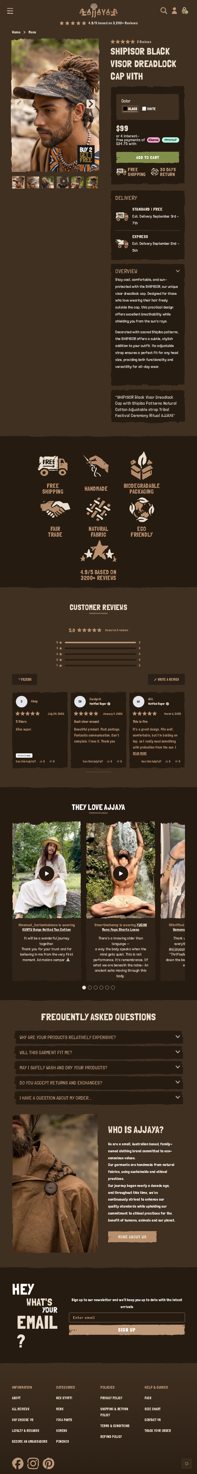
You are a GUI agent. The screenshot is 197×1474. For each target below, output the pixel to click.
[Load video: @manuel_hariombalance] (46, 873)
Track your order (158, 1431)
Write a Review (168, 681)
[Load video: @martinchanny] (120, 873)
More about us (132, 1236)
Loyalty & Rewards (25, 1431)
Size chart (153, 1409)
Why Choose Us (23, 1420)
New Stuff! (64, 1398)
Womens (61, 1431)
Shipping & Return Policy (114, 1412)
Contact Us (153, 1420)
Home (16, 32)
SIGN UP (127, 1330)
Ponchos (62, 1441)
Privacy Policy (111, 1398)
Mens (32, 32)
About (16, 1398)
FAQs (148, 1398)
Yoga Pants (64, 1420)
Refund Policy (111, 1437)
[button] (10, 10)
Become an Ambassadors (30, 1441)
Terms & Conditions (115, 1426)
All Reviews (21, 1409)
